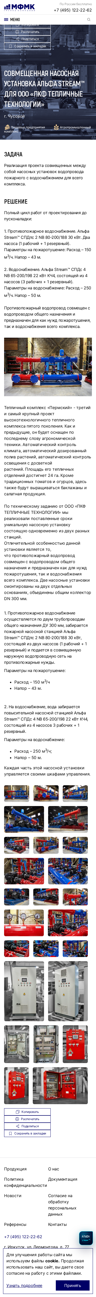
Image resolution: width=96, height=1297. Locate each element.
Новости (13, 1195)
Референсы (15, 1224)
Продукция (15, 1168)
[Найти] (89, 19)
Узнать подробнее (24, 1285)
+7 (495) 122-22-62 (73, 10)
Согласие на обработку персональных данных (62, 1205)
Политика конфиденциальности (25, 1182)
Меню (15, 19)
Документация (62, 1179)
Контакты (57, 1224)
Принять (72, 1285)
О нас (53, 1168)
